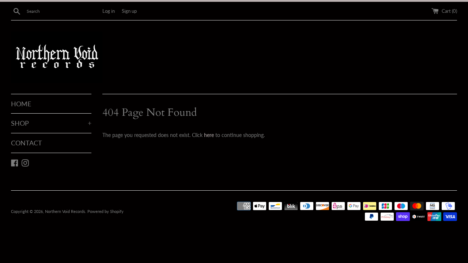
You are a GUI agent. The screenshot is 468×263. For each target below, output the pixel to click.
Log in (108, 11)
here (209, 135)
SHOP (51, 123)
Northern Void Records (65, 211)
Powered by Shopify (105, 211)
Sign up (129, 11)
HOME (21, 104)
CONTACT (26, 143)
